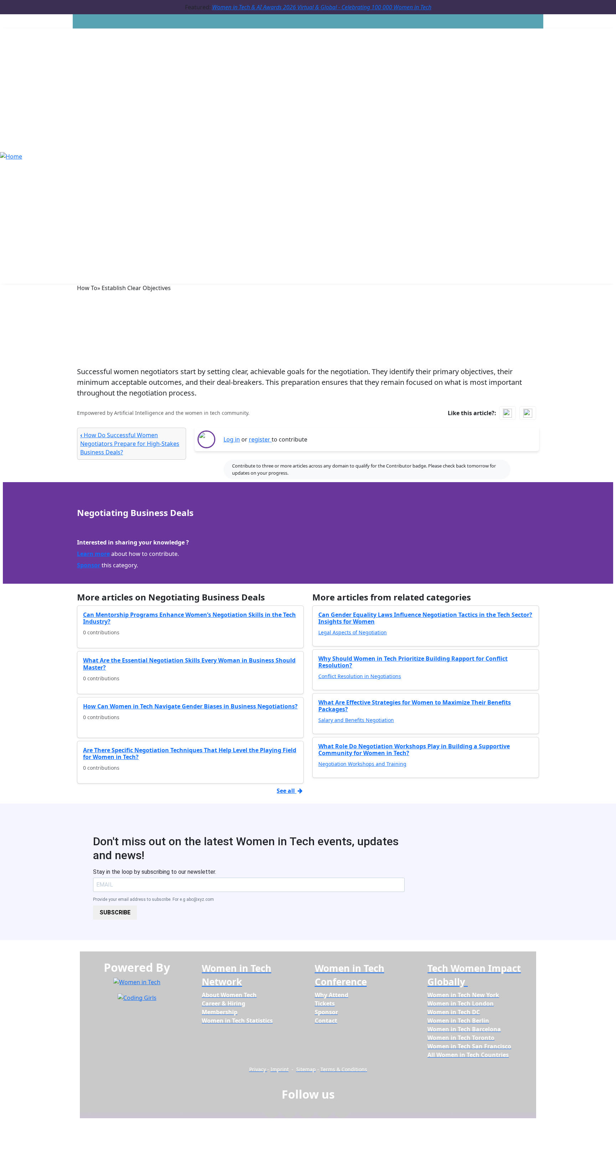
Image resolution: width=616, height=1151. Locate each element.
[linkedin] (289, 1112)
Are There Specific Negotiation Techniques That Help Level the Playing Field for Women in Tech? (189, 753)
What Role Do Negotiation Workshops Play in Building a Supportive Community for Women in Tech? (414, 749)
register (260, 439)
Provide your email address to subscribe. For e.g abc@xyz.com (153, 899)
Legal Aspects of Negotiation (352, 632)
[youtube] (341, 1112)
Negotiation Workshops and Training (362, 763)
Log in (232, 439)
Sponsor (89, 565)
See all (286, 791)
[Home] (11, 156)
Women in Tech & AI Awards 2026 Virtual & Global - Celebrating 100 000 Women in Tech (321, 7)
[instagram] (306, 1112)
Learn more (93, 554)
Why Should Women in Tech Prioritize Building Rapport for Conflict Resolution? (413, 662)
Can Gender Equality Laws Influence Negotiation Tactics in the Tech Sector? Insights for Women (425, 618)
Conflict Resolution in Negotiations (359, 676)
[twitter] (324, 1112)
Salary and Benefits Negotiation (356, 720)
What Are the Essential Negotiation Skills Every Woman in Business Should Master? (189, 663)
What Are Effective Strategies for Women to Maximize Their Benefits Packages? (414, 705)
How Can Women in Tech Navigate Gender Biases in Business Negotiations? (190, 706)
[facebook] (271, 1112)
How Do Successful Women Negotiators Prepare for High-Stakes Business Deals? (129, 443)
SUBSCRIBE (114, 912)
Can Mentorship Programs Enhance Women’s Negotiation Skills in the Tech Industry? (189, 618)
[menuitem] (229, 995)
